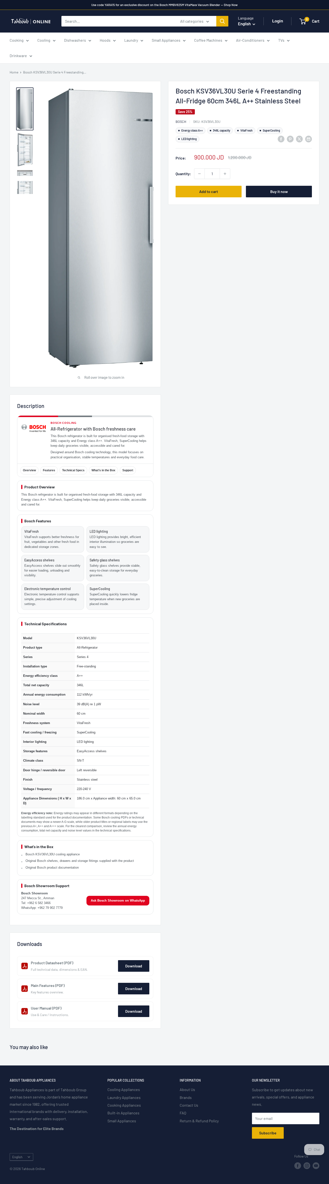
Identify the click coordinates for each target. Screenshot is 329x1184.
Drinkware (18, 55)
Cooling (43, 40)
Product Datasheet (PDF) (52, 962)
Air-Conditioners (250, 40)
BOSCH (181, 122)
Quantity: (183, 173)
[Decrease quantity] (199, 174)
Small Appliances (166, 40)
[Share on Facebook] (281, 138)
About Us (187, 1089)
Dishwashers (75, 40)
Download (133, 966)
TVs (281, 40)
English (17, 1157)
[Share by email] (308, 138)
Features (49, 470)
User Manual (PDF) (46, 1008)
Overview (29, 470)
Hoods (105, 40)
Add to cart (208, 191)
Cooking (17, 40)
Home (14, 72)
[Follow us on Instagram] (306, 1165)
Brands (186, 1097)
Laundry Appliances (124, 1097)
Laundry (131, 40)
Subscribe (267, 1133)
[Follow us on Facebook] (297, 1165)
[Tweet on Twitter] (299, 138)
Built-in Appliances (123, 1113)
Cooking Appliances (124, 1105)
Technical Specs (73, 470)
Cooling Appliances (123, 1089)
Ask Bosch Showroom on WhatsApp (118, 900)
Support (127, 470)
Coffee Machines (208, 40)
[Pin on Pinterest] (290, 138)
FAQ (183, 1113)
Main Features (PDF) (48, 985)
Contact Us (189, 1105)
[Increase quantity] (225, 174)
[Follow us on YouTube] (316, 1165)
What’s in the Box (103, 470)
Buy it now (279, 191)
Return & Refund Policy (199, 1120)
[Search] (222, 21)
